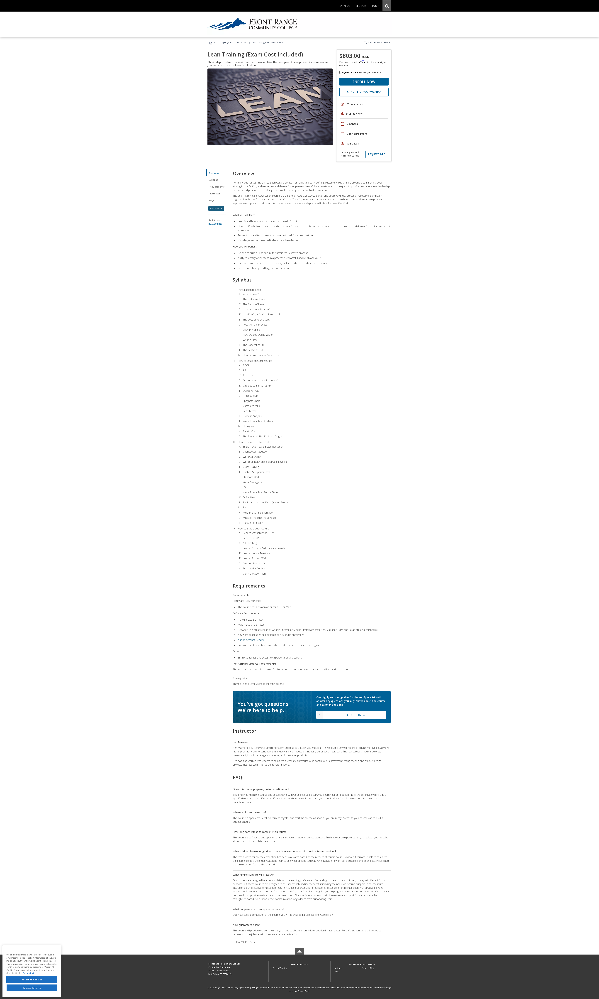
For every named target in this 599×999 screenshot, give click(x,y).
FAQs (211, 200)
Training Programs (225, 42)
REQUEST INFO (376, 154)
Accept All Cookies (32, 979)
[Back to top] (299, 963)
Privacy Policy (304, 991)
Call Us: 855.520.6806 (377, 42)
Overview (214, 172)
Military (338, 968)
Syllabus (213, 179)
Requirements (216, 186)
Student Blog (368, 968)
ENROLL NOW (364, 81)
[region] (31, 971)
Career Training (280, 968)
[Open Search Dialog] (386, 5)
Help (337, 971)
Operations (242, 42)
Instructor (214, 193)
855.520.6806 (215, 223)
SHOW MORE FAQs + (245, 942)
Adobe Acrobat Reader (251, 640)
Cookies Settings (32, 987)
